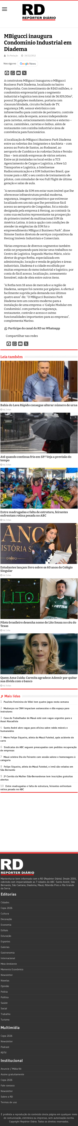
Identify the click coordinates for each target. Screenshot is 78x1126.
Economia (6, 924)
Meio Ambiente (9, 963)
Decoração (6, 919)
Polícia (4, 991)
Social (4, 1008)
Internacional (8, 958)
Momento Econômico (12, 969)
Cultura (5, 913)
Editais (4, 930)
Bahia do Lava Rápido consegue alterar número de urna (38, 405)
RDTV (4, 1052)
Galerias (5, 947)
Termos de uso (9, 1102)
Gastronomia (8, 952)
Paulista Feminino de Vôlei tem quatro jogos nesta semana (36, 701)
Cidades (5, 902)
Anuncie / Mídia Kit (11, 1068)
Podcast (5, 1047)
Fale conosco (8, 1085)
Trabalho (5, 1014)
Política (5, 997)
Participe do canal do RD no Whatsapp (34, 328)
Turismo (5, 1019)
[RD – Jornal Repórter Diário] (39, 11)
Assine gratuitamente (12, 1074)
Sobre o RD (7, 1096)
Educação (6, 935)
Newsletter (7, 975)
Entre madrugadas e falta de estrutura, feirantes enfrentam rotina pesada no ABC (34, 513)
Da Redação (12, 55)
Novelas (5, 980)
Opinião (5, 986)
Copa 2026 (6, 908)
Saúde (4, 1002)
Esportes (5, 941)
